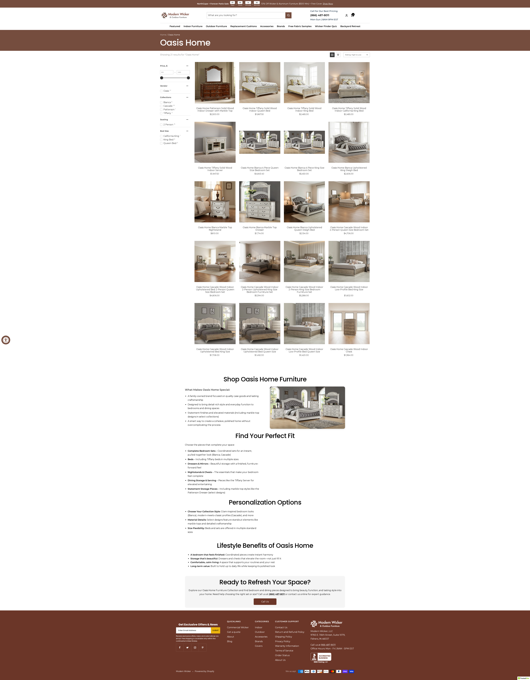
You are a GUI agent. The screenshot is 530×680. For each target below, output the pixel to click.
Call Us (265, 601)
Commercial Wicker (238, 627)
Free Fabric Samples (300, 26)
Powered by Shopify (204, 671)
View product (217, 100)
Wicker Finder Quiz (326, 26)
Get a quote (233, 632)
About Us (280, 660)
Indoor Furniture (193, 26)
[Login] (346, 15)
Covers (258, 646)
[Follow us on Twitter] (187, 647)
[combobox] (246, 15)
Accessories (266, 26)
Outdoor (260, 632)
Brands (281, 26)
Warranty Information (287, 646)
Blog (229, 641)
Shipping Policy (283, 636)
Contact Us (281, 627)
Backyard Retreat (350, 26)
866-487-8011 (328, 645)
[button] (332, 54)
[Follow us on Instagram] (195, 647)
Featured (175, 26)
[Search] (288, 15)
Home (163, 35)
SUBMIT (215, 630)
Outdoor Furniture (216, 26)
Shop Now (328, 3)
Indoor (258, 627)
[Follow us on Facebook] (180, 647)
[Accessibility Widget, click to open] (5, 340)
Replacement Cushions (243, 26)
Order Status (282, 655)
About (230, 636)
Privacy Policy (282, 641)
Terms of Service (284, 650)
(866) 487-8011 (319, 15)
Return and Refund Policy (289, 632)
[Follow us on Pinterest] (202, 647)
